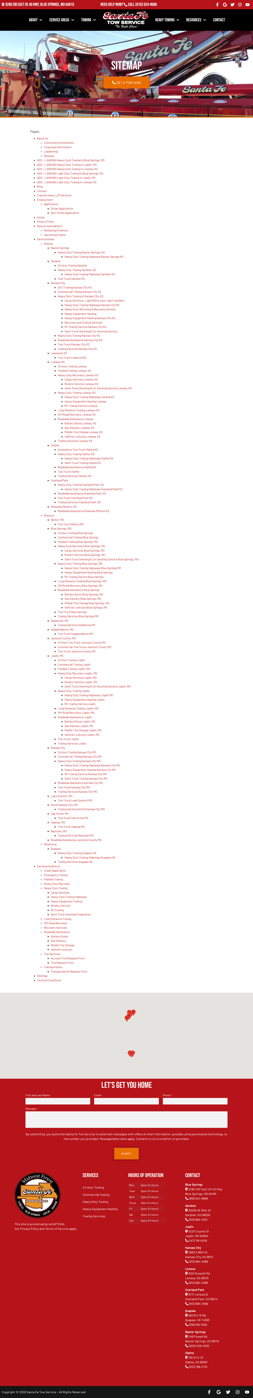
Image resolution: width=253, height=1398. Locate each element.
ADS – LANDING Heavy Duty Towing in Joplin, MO (67, 164)
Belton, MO (57, 519)
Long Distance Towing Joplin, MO (78, 708)
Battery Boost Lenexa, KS (80, 423)
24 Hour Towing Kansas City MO (77, 752)
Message (31, 1108)
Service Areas (59, 20)
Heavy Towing (165, 20)
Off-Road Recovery (55, 923)
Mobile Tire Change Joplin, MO (83, 730)
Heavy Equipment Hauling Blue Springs (89, 572)
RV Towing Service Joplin (80, 704)
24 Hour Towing (93, 1187)
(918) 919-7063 (198, 1324)
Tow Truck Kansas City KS (73, 344)
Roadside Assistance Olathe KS (77, 467)
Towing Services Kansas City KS (77, 348)
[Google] (225, 5)
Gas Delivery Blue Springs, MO (83, 598)
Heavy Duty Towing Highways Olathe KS (89, 458)
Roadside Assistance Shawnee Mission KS (83, 511)
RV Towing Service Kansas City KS (85, 326)
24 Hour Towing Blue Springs (75, 533)
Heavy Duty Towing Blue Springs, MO (80, 563)
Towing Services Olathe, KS (74, 476)
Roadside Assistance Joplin (75, 717)
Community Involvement (59, 142)
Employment (45, 199)
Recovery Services (55, 927)
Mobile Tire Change (62, 945)
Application (51, 204)
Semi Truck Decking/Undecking (70, 914)
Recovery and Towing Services (83, 322)
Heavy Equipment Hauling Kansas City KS (90, 318)
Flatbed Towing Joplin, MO (74, 668)
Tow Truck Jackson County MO (77, 651)
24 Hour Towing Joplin (71, 660)
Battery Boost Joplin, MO (80, 721)
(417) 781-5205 (198, 1240)
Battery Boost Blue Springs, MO (84, 594)
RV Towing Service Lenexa (81, 405)
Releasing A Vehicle (56, 230)
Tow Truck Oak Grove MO (73, 818)
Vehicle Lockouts (61, 949)
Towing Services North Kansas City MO (81, 809)
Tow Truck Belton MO (71, 524)
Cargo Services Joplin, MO (81, 677)
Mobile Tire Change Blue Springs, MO (87, 603)
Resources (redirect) (49, 226)
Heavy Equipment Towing (66, 901)
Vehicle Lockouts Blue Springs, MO (86, 607)
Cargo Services (60, 892)
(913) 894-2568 (198, 1261)
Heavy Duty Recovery (57, 883)
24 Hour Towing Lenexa (72, 366)
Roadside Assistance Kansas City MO (80, 782)
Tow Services (52, 954)
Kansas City (58, 283)
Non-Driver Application (65, 212)
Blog (40, 186)
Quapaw (56, 848)
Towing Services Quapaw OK (75, 861)
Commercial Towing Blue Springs (78, 537)
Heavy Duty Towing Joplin (73, 690)
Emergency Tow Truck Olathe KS (78, 449)
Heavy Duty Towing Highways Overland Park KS (94, 489)
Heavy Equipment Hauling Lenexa (85, 401)
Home (40, 217)
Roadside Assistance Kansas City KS (80, 340)
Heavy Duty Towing (55, 888)
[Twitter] (232, 5)
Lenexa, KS (58, 362)
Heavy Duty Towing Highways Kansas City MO (92, 765)
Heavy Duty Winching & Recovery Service (90, 309)
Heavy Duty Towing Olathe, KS (76, 454)
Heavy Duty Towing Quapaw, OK (77, 853)
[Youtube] (247, 5)
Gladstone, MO (59, 620)
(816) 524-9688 (146, 4)
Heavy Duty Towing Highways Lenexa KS (89, 397)
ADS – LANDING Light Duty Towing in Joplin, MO (66, 177)
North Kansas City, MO (64, 804)
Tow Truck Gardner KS (71, 278)
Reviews (49, 156)
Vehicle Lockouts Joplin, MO (82, 734)
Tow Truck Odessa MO (71, 826)
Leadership (51, 151)
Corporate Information (57, 147)
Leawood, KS (59, 353)
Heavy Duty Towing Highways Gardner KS (90, 274)
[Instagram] (240, 5)
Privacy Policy (45, 221)
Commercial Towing (96, 1194)
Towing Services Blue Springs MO (78, 616)
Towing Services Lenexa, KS (75, 440)
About (33, 20)
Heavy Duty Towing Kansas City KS (79, 335)
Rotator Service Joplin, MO (81, 682)
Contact (219, 20)
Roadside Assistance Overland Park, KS (82, 493)
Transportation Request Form (69, 971)
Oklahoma (50, 844)
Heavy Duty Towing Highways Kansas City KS (92, 305)
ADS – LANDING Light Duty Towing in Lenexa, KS (67, 182)
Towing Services (94, 1216)
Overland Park (59, 480)
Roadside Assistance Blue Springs (79, 590)
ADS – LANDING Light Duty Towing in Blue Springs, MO (70, 173)
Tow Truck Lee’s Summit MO (75, 800)
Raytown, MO (59, 831)
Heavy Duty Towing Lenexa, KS (77, 392)
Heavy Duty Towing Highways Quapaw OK (90, 857)
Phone (167, 1095)
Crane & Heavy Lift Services (54, 195)
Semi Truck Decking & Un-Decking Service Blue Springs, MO (102, 559)
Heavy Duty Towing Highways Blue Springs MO (93, 568)
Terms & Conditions (49, 980)
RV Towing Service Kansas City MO (86, 774)
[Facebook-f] (217, 5)
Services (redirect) (48, 866)
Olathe (55, 445)
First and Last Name (38, 1095)
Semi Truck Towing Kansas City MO (86, 778)
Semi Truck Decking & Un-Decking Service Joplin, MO (98, 686)
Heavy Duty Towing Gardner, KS (77, 270)
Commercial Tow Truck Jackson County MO (84, 647)
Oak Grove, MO (60, 813)
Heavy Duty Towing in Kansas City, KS (80, 296)
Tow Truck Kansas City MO (74, 787)
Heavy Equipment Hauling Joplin (85, 699)
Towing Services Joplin (72, 743)
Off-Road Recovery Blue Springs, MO (80, 585)
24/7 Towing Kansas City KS (75, 287)
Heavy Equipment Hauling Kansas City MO (90, 769)
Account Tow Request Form (68, 958)
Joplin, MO (57, 655)
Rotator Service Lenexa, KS (81, 384)
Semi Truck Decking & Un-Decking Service (91, 331)
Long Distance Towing (57, 918)
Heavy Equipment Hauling (80, 313)
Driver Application (62, 208)
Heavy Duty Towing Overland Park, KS (81, 484)
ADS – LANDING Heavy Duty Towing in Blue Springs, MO (71, 160)
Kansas (48, 243)
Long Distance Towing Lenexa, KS (79, 410)
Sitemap (42, 975)
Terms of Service (56, 1229)
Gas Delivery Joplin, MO (79, 726)
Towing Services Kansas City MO (77, 791)
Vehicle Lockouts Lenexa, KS (83, 436)
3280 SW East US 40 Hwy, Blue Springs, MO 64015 (39, 4)
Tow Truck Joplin (68, 739)
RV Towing (57, 910)
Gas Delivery (58, 940)
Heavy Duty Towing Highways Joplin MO (89, 695)
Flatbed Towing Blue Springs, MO (78, 541)
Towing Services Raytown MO (76, 835)
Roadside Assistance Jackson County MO (76, 840)
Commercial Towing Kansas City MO (80, 756)
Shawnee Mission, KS (64, 506)
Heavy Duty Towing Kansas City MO (79, 761)
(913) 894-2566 (198, 1283)
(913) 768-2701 (146, 9)
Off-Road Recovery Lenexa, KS (77, 414)
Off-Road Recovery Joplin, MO (76, 712)
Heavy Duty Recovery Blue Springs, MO (81, 546)
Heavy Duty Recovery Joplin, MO (77, 673)
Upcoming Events (55, 234)
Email (98, 1095)
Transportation (53, 967)
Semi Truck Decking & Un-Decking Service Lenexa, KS (98, 388)
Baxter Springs (60, 248)
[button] (131, 1054)
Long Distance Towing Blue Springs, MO (82, 581)
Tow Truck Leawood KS (72, 357)
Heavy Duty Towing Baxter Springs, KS (81, 252)
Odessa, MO (58, 822)
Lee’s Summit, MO (62, 796)
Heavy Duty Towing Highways (69, 896)
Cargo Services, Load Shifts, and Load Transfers (94, 300)
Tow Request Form (62, 962)
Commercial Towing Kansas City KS (79, 291)
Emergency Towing (56, 875)
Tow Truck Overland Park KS (75, 498)
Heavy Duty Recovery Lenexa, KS (78, 375)
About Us (42, 138)
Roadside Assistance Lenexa (75, 419)
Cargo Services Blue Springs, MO (85, 550)
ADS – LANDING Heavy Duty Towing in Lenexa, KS (67, 169)
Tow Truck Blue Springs (72, 612)
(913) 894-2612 (198, 1219)
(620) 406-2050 (199, 1346)
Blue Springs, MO (61, 528)
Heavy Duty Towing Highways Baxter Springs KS (94, 256)
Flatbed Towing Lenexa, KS (74, 370)
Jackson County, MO (63, 638)
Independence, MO (62, 629)
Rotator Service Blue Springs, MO (85, 554)
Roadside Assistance (57, 932)
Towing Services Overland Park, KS (79, 502)
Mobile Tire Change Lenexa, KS (84, 432)
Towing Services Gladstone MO (77, 625)
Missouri (49, 515)
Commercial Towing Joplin (74, 664)
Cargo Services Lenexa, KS (81, 379)
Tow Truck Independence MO (75, 633)
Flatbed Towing (53, 879)
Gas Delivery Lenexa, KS (79, 427)
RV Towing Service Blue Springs (84, 576)
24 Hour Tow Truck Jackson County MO (82, 642)
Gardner (56, 261)
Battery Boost (59, 936)
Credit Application (55, 870)
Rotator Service (60, 905)
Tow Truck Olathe (68, 471)
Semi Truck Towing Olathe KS (83, 462)
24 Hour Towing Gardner (72, 265)
